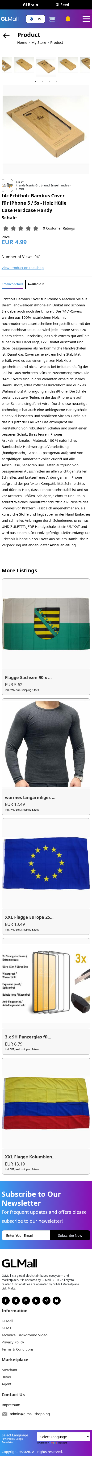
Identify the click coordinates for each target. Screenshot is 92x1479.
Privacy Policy (13, 1342)
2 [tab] (42, 81)
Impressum (11, 1404)
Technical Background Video (24, 1335)
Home (22, 42)
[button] (35, 19)
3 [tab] (49, 81)
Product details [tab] (12, 284)
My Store (38, 42)
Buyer (6, 1376)
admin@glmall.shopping (30, 1413)
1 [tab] (35, 81)
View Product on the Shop (23, 267)
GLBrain (30, 4)
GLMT (6, 1327)
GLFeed (62, 4)
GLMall (7, 1320)
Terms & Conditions (17, 1349)
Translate (62, 1442)
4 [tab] (56, 81)
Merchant (9, 1369)
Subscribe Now (70, 1235)
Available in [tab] (36, 284)
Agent (6, 1384)
